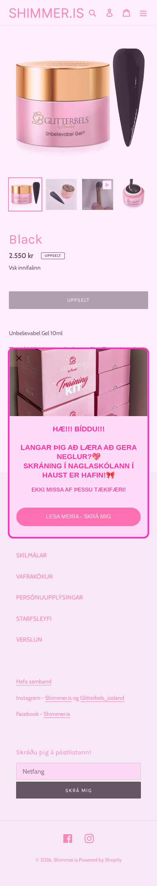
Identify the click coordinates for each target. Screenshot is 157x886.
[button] (19, 358)
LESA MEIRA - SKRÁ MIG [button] (78, 516)
